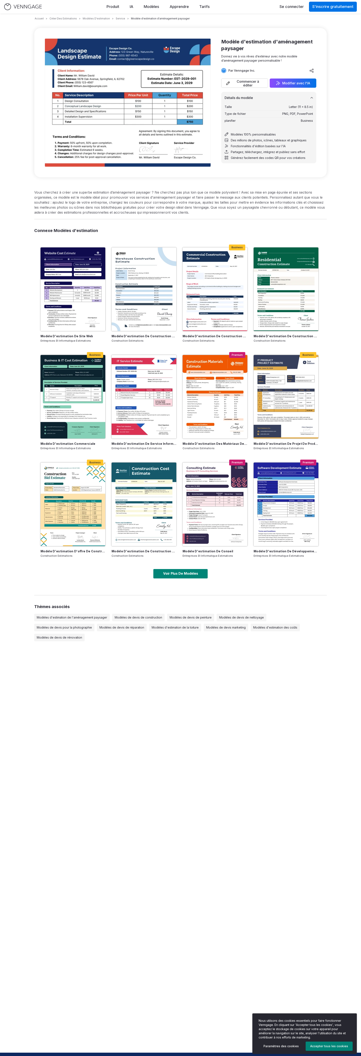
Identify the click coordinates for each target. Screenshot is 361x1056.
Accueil (39, 18)
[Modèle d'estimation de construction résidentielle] (286, 289)
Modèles (151, 6)
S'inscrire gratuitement (332, 6)
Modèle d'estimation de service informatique (144, 443)
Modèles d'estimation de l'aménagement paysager (72, 617)
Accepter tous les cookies (329, 1046)
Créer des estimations (63, 18)
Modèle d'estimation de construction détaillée (144, 551)
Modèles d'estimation (96, 18)
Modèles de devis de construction (138, 617)
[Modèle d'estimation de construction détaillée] (144, 504)
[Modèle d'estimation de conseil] (215, 504)
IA (131, 6)
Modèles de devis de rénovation (59, 637)
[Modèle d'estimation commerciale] (73, 397)
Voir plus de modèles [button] (180, 573)
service (120, 18)
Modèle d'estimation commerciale (68, 443)
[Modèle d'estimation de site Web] (73, 289)
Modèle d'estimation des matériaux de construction (215, 443)
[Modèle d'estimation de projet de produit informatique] (286, 397)
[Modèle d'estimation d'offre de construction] (73, 504)
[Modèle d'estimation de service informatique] (144, 397)
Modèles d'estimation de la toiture (175, 627)
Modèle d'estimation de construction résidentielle (286, 336)
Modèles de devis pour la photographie (64, 627)
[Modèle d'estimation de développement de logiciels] (286, 504)
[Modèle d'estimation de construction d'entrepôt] (144, 289)
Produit (113, 6)
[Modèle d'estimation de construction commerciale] (215, 289)
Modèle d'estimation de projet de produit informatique (286, 443)
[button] (244, 83)
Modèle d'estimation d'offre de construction (73, 551)
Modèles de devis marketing (226, 627)
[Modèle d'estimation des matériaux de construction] (215, 397)
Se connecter (292, 6)
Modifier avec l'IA (296, 83)
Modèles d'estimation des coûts (275, 627)
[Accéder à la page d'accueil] (23, 6)
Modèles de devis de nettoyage (241, 617)
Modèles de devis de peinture (191, 617)
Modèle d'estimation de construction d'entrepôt (144, 336)
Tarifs (204, 6)
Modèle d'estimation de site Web (67, 336)
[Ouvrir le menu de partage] (311, 70)
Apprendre (179, 6)
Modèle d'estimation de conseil (208, 551)
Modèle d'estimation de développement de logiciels (286, 551)
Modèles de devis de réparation (121, 627)
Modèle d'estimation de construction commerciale (215, 336)
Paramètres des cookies (281, 1046)
